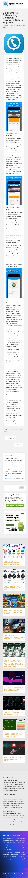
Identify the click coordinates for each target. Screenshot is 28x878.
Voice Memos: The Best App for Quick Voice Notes (12, 759)
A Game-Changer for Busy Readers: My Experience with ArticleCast (14, 689)
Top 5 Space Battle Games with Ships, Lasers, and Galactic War (14, 587)
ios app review (11, 429)
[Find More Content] (25, 874)
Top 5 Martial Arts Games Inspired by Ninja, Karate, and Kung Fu (13, 637)
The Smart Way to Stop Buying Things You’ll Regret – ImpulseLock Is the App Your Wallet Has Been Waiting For (13, 663)
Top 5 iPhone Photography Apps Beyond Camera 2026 (12, 563)
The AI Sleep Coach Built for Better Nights (13, 713)
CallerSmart (9, 81)
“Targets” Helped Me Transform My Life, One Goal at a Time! (13, 734)
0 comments (10, 27)
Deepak (6, 25)
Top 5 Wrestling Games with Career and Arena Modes (13, 612)
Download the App (11, 423)
